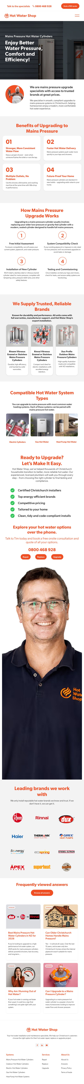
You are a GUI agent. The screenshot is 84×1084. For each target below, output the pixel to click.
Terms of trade (66, 1072)
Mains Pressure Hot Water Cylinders (19, 1059)
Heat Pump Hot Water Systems (17, 1076)
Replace (41, 556)
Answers (64, 1064)
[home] (20, 15)
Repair (26, 556)
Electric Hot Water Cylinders (17, 1068)
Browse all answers (42, 893)
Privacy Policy (66, 1068)
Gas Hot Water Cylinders (15, 1072)
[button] (77, 15)
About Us (64, 1059)
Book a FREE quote (70, 6)
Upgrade (57, 556)
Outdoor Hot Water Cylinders (17, 1064)
